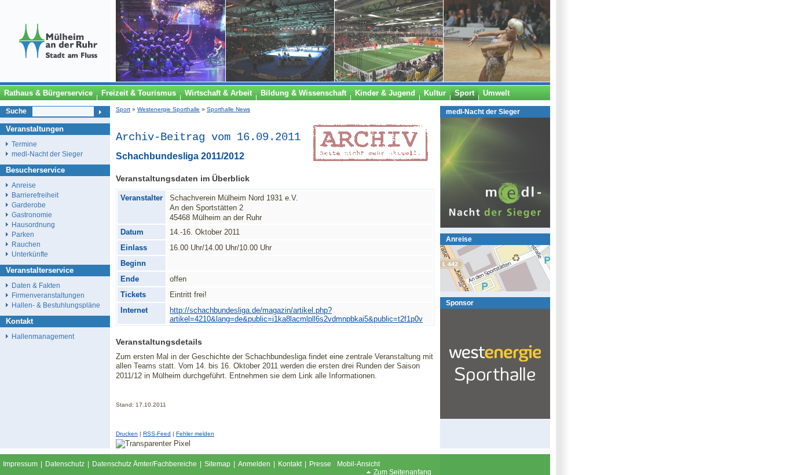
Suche (16, 111)
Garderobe (29, 205)
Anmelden (254, 464)
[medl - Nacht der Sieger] (495, 225)
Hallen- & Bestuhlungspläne (56, 305)
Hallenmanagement (43, 336)
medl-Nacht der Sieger (483, 111)
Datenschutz (65, 464)
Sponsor (460, 302)
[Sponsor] (495, 416)
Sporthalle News (228, 109)
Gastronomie (32, 214)
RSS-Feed (157, 433)
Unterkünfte (30, 254)
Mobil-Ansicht (358, 464)
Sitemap (217, 464)
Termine (24, 144)
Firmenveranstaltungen (48, 295)
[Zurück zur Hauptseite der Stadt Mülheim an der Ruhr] (58, 79)
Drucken (127, 433)
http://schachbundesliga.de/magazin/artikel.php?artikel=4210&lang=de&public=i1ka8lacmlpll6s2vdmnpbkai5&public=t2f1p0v (296, 314)
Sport (123, 109)
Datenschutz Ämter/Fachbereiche (144, 464)
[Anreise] (495, 288)
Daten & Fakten (36, 285)
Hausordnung (33, 224)
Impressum (20, 464)
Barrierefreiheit (35, 195)
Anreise (459, 239)
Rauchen (26, 244)
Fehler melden (195, 433)
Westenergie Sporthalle (168, 109)
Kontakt (290, 464)
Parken (23, 234)
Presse (320, 464)
